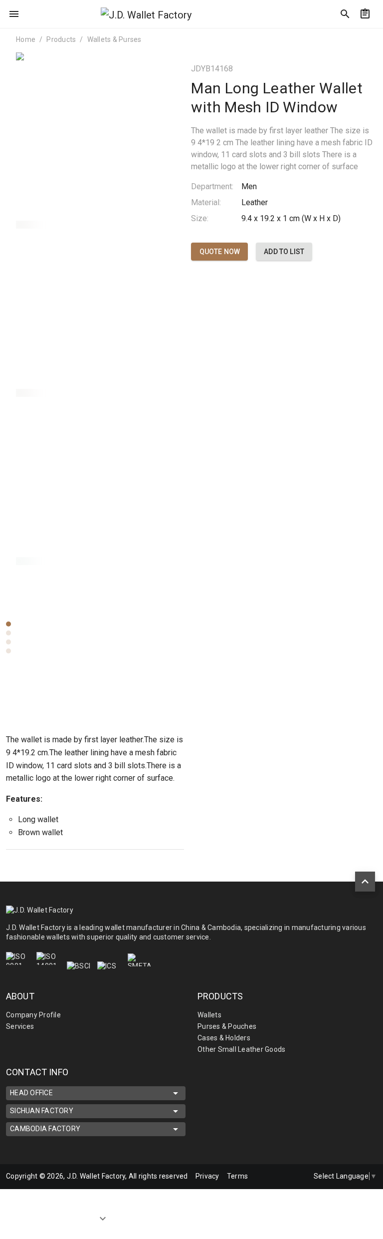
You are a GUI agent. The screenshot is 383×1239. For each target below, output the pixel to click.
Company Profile (33, 1015)
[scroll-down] (103, 1217)
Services (20, 1026)
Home (25, 39)
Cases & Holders (223, 1038)
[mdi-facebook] (256, 1176)
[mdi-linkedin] (277, 1176)
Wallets (209, 1015)
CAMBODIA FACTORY (45, 1129)
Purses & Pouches (226, 1026)
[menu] (14, 14)
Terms (237, 1176)
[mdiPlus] (371, 37)
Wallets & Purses (114, 39)
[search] (345, 14)
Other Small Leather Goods (241, 1049)
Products (61, 39)
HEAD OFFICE (31, 1093)
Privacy (207, 1176)
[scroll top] (365, 882)
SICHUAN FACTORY (41, 1111)
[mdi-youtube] (298, 1176)
